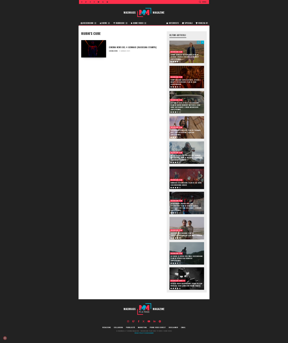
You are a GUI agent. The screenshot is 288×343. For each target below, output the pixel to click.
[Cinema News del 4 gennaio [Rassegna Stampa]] (93, 49)
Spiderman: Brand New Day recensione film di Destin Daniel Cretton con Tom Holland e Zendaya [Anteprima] (186, 206)
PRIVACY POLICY (139, 333)
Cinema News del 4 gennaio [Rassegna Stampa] (133, 47)
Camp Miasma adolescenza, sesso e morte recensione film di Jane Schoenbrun (186, 82)
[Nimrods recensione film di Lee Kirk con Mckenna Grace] (186, 178)
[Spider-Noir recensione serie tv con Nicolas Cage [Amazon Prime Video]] (186, 278)
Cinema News (113, 51)
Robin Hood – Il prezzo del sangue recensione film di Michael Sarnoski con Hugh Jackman (186, 157)
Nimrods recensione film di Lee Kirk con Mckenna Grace (186, 184)
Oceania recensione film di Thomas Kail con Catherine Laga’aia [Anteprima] (186, 132)
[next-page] (202, 42)
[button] (202, 2)
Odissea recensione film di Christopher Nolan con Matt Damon (186, 234)
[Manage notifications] (5, 338)
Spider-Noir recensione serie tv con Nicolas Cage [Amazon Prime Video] (186, 284)
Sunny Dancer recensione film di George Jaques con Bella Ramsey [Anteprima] (185, 56)
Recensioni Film (176, 52)
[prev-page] (198, 42)
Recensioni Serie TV (178, 281)
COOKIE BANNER (149, 333)
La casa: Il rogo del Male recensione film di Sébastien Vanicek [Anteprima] (187, 258)
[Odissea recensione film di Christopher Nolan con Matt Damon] (186, 228)
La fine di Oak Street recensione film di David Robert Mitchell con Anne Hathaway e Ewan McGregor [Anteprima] (185, 106)
